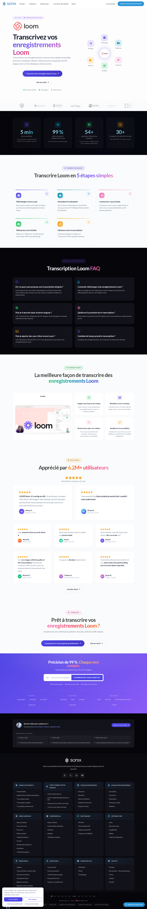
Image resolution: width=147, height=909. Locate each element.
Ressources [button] (44, 4)
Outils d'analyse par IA (54, 794)
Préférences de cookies (102, 904)
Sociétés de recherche (85, 803)
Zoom (111, 822)
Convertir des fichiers (61, 4)
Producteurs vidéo (114, 803)
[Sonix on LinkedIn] (76, 775)
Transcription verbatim (24, 803)
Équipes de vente (83, 806)
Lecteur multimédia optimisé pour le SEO (58, 799)
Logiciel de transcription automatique (28, 795)
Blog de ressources (22, 882)
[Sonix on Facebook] (64, 775)
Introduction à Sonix (23, 878)
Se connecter (110, 4)
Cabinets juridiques (23, 837)
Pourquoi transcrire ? (53, 878)
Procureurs (20, 830)
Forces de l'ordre (22, 826)
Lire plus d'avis (72, 589)
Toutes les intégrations (116, 837)
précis (100, 766)
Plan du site (53, 904)
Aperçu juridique (22, 822)
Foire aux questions (53, 871)
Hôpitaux (50, 833)
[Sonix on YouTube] (82, 775)
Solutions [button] (32, 4)
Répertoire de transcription (25, 886)
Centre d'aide (38, 727)
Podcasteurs (113, 799)
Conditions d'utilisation (85, 904)
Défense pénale (21, 833)
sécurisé (73, 769)
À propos (111, 867)
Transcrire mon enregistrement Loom (41, 74)
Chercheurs (112, 795)
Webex (111, 833)
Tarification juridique (23, 852)
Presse (111, 875)
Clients (80, 871)
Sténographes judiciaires (24, 845)
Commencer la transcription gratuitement (62, 643)
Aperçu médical (52, 822)
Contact (111, 878)
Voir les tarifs (41, 82)
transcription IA (68, 766)
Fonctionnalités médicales (55, 826)
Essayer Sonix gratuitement (131, 4)
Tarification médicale (53, 837)
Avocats (19, 841)
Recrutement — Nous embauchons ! (120, 871)
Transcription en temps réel (25, 806)
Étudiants (112, 806)
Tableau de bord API (84, 830)
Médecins (50, 830)
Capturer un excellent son (55, 882)
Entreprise (81, 791)
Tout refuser (32, 899)
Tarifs (73, 4)
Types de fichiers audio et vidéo (26, 871)
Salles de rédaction (84, 799)
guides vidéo (56, 727)
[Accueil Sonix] (9, 4)
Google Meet (113, 830)
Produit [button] (22, 4)
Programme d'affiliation (85, 833)
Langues (19, 867)
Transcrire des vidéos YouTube (56, 807)
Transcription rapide (23, 799)
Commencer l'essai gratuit (87, 677)
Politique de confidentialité (67, 904)
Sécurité (111, 882)
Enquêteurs (20, 848)
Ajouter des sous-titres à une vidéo (57, 803)
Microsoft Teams (114, 826)
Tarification (81, 867)
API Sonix (81, 822)
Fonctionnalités (21, 791)
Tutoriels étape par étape (55, 875)
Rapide (94, 766)
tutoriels (46, 727)
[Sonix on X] (70, 775)
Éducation (81, 795)
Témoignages (82, 875)
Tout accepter (13, 899)
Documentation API (84, 826)
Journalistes (112, 791)
